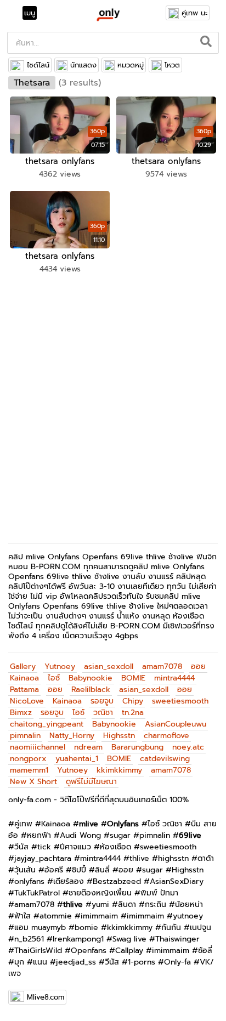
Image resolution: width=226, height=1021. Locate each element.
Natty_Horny (71, 735)
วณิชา (103, 712)
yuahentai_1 (76, 758)
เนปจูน (200, 927)
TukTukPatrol (37, 893)
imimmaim (99, 916)
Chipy (132, 701)
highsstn (173, 858)
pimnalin (25, 735)
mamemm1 (29, 770)
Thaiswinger (177, 939)
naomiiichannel (37, 747)
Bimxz (21, 712)
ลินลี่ (102, 870)
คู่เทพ (23, 824)
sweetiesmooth (180, 701)
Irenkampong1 (78, 939)
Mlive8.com (45, 997)
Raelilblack (90, 689)
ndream (88, 747)
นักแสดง (83, 65)
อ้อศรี (53, 870)
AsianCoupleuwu (175, 724)
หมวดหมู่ (130, 65)
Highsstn (119, 735)
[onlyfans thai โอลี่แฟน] (107, 14)
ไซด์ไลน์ (38, 65)
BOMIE (133, 678)
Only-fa (177, 962)
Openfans (88, 950)
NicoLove (27, 701)
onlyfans (29, 881)
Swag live (129, 939)
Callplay (129, 950)
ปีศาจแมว (75, 847)
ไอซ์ (54, 678)
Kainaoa (24, 678)
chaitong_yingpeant (46, 724)
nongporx (28, 758)
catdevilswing (165, 758)
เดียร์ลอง (68, 881)
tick (44, 847)
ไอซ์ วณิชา (165, 824)
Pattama (24, 689)
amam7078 (162, 666)
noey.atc (188, 747)
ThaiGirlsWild (38, 950)
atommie (55, 916)
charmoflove (166, 735)
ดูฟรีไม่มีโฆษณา (91, 781)
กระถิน (155, 904)
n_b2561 (29, 939)
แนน (40, 962)
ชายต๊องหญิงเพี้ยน (100, 893)
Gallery (23, 666)
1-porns (141, 962)
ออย (198, 666)
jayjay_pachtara (42, 858)
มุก (19, 962)
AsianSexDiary (177, 881)
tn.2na (133, 712)
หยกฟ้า (39, 835)
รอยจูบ (102, 701)
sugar (120, 835)
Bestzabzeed (117, 881)
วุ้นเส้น (25, 870)
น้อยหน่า (189, 904)
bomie (86, 927)
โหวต (172, 65)
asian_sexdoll (108, 666)
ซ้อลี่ (205, 950)
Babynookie (90, 678)
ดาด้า (205, 858)
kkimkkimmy (119, 770)
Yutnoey (59, 666)
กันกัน (171, 927)
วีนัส (21, 847)
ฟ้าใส (22, 916)
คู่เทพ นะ (194, 13)
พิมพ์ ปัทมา (159, 893)
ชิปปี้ (79, 870)
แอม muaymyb (40, 927)
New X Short (33, 781)
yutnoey (188, 916)
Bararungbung (137, 747)
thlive (139, 858)
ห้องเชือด (115, 847)
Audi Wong (80, 835)
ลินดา (127, 904)
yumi (100, 904)
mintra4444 (174, 678)
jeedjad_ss (76, 962)
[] (206, 43)
